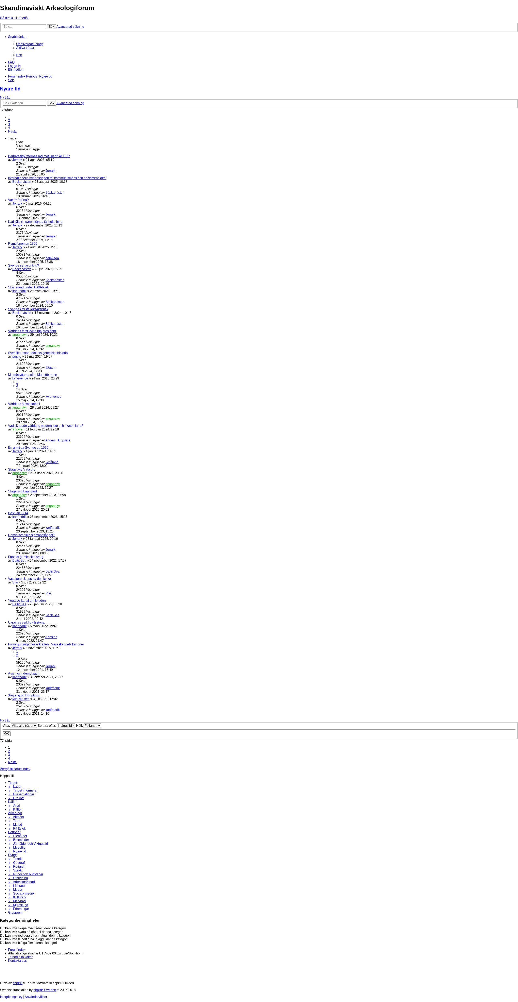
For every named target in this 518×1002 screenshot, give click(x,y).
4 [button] (9, 128)
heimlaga (52, 258)
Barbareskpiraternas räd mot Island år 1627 (39, 156)
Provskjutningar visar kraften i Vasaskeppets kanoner (46, 644)
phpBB (17, 983)
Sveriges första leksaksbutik (28, 309)
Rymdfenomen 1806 (22, 243)
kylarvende (20, 378)
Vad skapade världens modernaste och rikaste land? (45, 425)
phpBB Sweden (44, 990)
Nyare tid (10, 88)
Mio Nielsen (21, 699)
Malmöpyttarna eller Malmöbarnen (32, 374)
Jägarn (50, 367)
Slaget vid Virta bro (21, 469)
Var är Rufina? (18, 200)
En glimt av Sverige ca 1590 (28, 447)
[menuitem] (30, 44)
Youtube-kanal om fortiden (27, 600)
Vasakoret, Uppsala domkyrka (29, 578)
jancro (16, 356)
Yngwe (17, 429)
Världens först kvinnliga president (32, 331)
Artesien (51, 637)
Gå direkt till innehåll (14, 18)
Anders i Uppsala (57, 440)
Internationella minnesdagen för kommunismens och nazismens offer (57, 178)
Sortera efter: (47, 725)
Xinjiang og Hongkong (24, 695)
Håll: (80, 725)
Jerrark (17, 160)
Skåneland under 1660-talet (28, 287)
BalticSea (19, 560)
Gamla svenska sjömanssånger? (31, 535)
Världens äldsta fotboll (24, 404)
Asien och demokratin (23, 673)
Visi (15, 582)
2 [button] (9, 120)
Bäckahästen (21, 181)
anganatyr (19, 334)
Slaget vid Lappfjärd (22, 491)
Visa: (7, 725)
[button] (12, 131)
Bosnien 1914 (18, 513)
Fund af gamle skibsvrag (25, 557)
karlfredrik (19, 291)
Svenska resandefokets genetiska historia (38, 353)
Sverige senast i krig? (23, 265)
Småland (52, 462)
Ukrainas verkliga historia (26, 622)
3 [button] (9, 124)
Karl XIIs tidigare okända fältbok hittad (35, 221)
